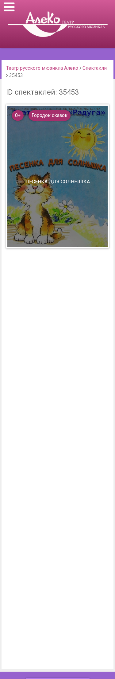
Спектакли (94, 68)
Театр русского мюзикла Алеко (42, 68)
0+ (18, 115)
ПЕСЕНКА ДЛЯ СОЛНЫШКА (57, 181)
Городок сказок (49, 115)
